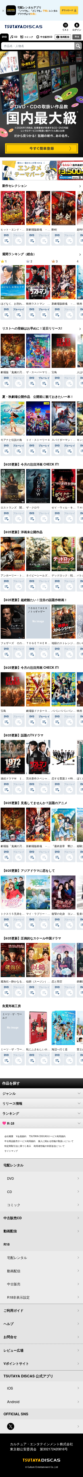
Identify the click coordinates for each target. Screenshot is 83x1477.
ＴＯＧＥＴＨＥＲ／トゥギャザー (46, 643)
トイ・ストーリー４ (38, 440)
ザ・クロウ (32, 507)
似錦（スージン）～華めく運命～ (46, 981)
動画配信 (64, 36)
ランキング (10, 1113)
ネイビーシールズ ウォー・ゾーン (47, 575)
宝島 (54, 372)
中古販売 (13, 1284)
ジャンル (9, 1093)
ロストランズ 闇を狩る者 (17, 507)
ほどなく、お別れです (14, 303)
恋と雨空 (57, 981)
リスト (65, 29)
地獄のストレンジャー (65, 643)
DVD (4, 36)
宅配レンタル (17, 1257)
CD (15, 36)
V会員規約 (21, 1136)
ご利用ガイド (13, 1310)
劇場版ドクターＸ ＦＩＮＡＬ (44, 710)
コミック (28, 36)
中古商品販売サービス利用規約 (19, 1141)
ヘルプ (9, 1323)
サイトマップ (11, 1150)
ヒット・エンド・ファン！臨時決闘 (22, 229)
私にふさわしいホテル (39, 1049)
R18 (77, 36)
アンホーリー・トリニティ (17, 575)
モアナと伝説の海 (11, 440)
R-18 (10, 1123)
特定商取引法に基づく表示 (17, 1146)
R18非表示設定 (18, 1297)
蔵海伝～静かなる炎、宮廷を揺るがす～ (24, 981)
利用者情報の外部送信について (49, 1146)
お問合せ (10, 1336)
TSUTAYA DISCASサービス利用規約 (47, 1136)
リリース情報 (12, 1103)
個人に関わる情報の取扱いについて (55, 1141)
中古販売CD (46, 36)
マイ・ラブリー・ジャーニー (43, 913)
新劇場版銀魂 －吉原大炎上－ (44, 229)
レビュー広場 (13, 1350)
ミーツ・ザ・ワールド (14, 1049)
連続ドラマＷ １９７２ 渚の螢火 (22, 778)
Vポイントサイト (16, 1363)
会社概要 (8, 1136)
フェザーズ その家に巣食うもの (21, 643)
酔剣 (54, 229)
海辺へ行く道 (60, 1049)
